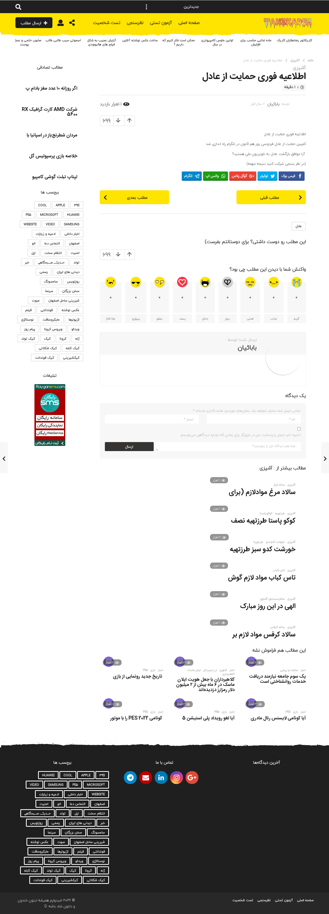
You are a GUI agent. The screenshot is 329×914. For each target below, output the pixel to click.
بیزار (227, 318)
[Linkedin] (161, 777)
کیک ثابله (72, 348)
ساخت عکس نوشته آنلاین (140, 40)
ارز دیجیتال (210, 670)
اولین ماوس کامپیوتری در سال (217, 42)
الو (33, 243)
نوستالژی (27, 319)
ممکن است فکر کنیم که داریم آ (178, 42)
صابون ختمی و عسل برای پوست (24, 42)
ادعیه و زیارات (46, 234)
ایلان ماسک (194, 670)
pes (288, 711)
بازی (153, 670)
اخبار (303, 670)
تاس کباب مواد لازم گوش (262, 577)
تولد (76, 262)
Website (30, 224)
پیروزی (136, 318)
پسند (182, 318)
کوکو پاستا (266, 513)
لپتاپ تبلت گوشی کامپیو (54, 177)
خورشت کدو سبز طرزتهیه (263, 549)
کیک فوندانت (44, 357)
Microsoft (49, 215)
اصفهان (74, 243)
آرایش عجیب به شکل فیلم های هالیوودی (101, 42)
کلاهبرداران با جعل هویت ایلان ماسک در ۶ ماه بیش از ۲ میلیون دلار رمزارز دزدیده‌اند (205, 685)
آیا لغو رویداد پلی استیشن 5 (208, 718)
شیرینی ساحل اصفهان (63, 300)
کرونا (63, 338)
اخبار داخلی (72, 234)
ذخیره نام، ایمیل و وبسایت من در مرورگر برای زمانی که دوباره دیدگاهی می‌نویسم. (240, 434)
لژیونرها (74, 319)
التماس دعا (52, 243)
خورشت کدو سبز (275, 542)
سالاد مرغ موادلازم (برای (262, 492)
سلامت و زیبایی (289, 670)
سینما (49, 291)
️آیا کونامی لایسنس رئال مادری (278, 718)
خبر (27, 262)
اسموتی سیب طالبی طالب (63, 40)
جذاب (273, 318)
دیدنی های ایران (68, 272)
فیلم (28, 310)
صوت (35, 300)
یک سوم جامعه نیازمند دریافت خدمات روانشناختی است (277, 679)
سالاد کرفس (277, 627)
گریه (296, 318)
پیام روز (29, 329)
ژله (77, 338)
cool (42, 205)
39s (76, 205)
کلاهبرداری (228, 674)
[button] (146, 7)
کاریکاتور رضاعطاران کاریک (294, 40)
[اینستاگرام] (176, 777)
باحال (205, 318)
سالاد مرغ (279, 484)
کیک (47, 338)
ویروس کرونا (53, 329)
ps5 (145, 670)
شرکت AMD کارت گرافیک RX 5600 (49, 112)
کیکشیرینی (71, 357)
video (50, 224)
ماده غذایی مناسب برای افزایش (255, 42)
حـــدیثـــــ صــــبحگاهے (51, 262)
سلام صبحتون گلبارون (272, 598)
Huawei (73, 215)
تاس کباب (279, 570)
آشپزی (299, 67)
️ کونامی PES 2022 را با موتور (136, 718)
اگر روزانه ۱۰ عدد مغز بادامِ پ (51, 88)
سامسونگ (51, 281)
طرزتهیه (258, 542)
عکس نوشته (70, 310)
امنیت (75, 253)
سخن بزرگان (70, 291)
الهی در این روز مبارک (268, 606)
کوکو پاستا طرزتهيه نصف (263, 521)
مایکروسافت (51, 319)
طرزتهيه (280, 513)
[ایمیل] (145, 777)
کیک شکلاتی (48, 348)
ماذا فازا (110, 318)
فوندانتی (47, 310)
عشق (159, 318)
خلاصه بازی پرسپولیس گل (53, 156)
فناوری (223, 670)
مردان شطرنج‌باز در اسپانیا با (52, 135)
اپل (33, 253)
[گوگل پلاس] (192, 777)
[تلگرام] (130, 777)
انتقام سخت (53, 253)
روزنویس (73, 281)
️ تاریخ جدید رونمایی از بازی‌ (138, 676)
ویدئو (75, 329)
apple (60, 205)
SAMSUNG (71, 224)
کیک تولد (28, 338)
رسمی (44, 272)
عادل (299, 226)
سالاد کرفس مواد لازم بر (264, 634)
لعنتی (250, 318)
